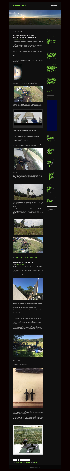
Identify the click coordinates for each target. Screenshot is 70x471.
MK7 (36, 257)
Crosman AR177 (51, 175)
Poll (47, 191)
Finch (24, 39)
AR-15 (50, 169)
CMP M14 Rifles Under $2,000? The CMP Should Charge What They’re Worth (51, 52)
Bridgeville (50, 152)
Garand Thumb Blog (20, 5)
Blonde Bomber (51, 173)
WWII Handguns (49, 201)
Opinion (48, 189)
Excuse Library (24, 25)
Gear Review (50, 162)
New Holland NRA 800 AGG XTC (23, 262)
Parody (48, 190)
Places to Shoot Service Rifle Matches (38, 25)
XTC (32, 257)
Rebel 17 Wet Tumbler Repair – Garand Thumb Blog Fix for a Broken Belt (51, 62)
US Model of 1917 (52, 180)
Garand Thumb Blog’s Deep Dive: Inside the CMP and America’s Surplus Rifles (51, 65)
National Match (50, 142)
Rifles (49, 168)
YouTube (46, 25)
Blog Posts (18, 25)
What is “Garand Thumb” (17, 28)
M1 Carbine (50, 141)
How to (48, 184)
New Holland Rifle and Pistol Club (22, 257)
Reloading (48, 198)
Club (48, 151)
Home (14, 25)
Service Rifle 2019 (50, 81)
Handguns (50, 163)
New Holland (50, 158)
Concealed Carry (49, 160)
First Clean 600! (49, 85)
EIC (16, 257)
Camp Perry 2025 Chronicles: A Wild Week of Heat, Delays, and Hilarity (51, 72)
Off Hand (29, 25)
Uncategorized (49, 200)
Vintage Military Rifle (51, 149)
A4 (47, 136)
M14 (50, 178)
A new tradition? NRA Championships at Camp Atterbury (51, 90)
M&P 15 (50, 167)
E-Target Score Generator (51, 82)
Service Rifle (29, 257)
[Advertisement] (52, 115)
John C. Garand (50, 140)
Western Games (50, 150)
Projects (48, 194)
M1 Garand (51, 177)
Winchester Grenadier (51, 197)
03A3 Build (50, 195)
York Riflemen (50, 159)
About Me (50, 25)
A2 (47, 135)
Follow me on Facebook (51, 46)
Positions (48, 192)
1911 (50, 164)
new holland (38, 257)
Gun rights (48, 182)
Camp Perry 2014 (52, 143)
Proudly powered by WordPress (35, 467)
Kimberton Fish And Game (52, 155)
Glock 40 (48, 181)
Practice (49, 146)
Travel (48, 199)
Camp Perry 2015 (52, 144)
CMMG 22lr (51, 174)
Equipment (49, 161)
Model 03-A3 (51, 179)
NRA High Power (49, 187)
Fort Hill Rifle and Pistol (52, 153)
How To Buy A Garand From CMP (27, 28)
